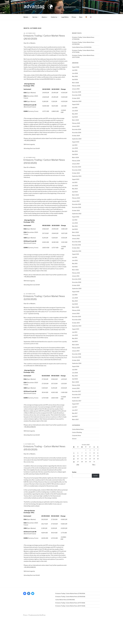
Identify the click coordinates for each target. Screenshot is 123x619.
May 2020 (75, 301)
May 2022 (75, 226)
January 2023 (75, 201)
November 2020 (76, 282)
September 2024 (76, 138)
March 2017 (75, 419)
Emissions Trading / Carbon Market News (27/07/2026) (70, 602)
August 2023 (75, 179)
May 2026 (75, 76)
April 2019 (75, 341)
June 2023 (75, 185)
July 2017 (74, 407)
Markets (26, 17)
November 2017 (76, 394)
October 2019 (76, 322)
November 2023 (76, 170)
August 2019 (75, 329)
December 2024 (76, 129)
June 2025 (75, 110)
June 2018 (75, 372)
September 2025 (76, 101)
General (74, 438)
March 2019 (75, 344)
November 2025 (76, 95)
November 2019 (76, 319)
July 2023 (74, 182)
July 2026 (74, 70)
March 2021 (75, 269)
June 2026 (75, 73)
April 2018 (75, 379)
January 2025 (75, 126)
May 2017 (74, 413)
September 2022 (76, 213)
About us (44, 17)
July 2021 (74, 257)
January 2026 (75, 89)
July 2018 (74, 369)
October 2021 (76, 248)
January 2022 (75, 238)
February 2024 (76, 160)
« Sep (77, 464)
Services (34, 17)
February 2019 (76, 347)
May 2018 (75, 375)
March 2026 (75, 82)
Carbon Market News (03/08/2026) (81, 47)
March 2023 (75, 195)
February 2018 (76, 385)
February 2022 (76, 235)
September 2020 (76, 288)
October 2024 (76, 135)
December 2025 (76, 92)
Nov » (93, 464)
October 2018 (76, 360)
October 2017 (76, 397)
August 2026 (75, 67)
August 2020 (75, 291)
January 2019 (75, 350)
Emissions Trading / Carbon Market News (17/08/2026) (70, 593)
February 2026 (76, 85)
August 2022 (75, 216)
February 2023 (76, 198)
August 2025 (75, 104)
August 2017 (75, 404)
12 (73, 456)
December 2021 (76, 241)
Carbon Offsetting (77, 432)
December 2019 (76, 316)
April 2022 (75, 229)
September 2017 (76, 400)
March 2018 (75, 382)
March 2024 (75, 157)
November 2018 (76, 357)
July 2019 (74, 332)
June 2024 (75, 148)
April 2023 (75, 191)
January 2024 (75, 163)
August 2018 (75, 366)
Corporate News (76, 435)
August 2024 (75, 142)
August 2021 (75, 254)
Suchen (74, 472)
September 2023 (76, 176)
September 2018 (76, 363)
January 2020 (76, 313)
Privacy (74, 17)
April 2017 (75, 416)
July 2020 (74, 294)
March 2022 (75, 232)
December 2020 (76, 279)
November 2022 (76, 207)
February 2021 (76, 273)
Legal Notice (65, 17)
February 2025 (76, 123)
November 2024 (76, 132)
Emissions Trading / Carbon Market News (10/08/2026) (70, 596)
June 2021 (75, 260)
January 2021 (75, 276)
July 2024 (74, 145)
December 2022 (76, 204)
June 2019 (75, 335)
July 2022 (74, 220)
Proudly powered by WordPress (37, 615)
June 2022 (75, 223)
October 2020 (76, 285)
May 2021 (74, 263)
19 (73, 458)
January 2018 (75, 388)
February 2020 (76, 310)
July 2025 (74, 107)
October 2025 (76, 98)
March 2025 (75, 120)
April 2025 (75, 117)
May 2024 (75, 151)
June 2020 (75, 298)
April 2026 (75, 79)
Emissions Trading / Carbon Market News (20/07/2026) (70, 606)
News (80, 17)
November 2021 (76, 244)
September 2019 (76, 326)
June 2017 (75, 410)
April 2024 (75, 154)
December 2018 (76, 354)
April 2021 (75, 266)
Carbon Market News (78, 429)
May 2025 (75, 114)
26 (74, 461)
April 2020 (75, 304)
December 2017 (76, 391)
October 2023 (76, 173)
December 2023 (76, 166)
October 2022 (76, 210)
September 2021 (76, 251)
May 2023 (75, 188)
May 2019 (75, 338)
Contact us (54, 17)
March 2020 (75, 307)
